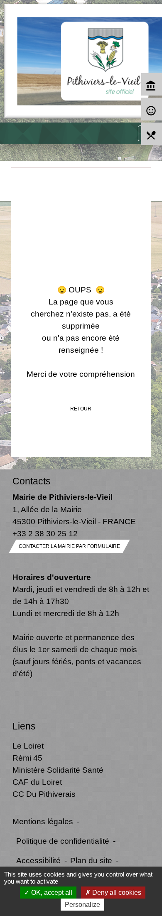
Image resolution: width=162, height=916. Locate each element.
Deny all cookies (116, 892)
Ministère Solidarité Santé (57, 769)
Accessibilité (38, 860)
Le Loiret (28, 745)
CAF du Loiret (37, 781)
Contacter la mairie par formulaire (69, 546)
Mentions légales (42, 821)
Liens (24, 726)
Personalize (82, 904)
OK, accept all (50, 892)
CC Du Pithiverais (44, 793)
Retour (80, 409)
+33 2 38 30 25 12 (45, 533)
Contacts (31, 481)
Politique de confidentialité (62, 840)
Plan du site (91, 860)
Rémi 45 (27, 757)
